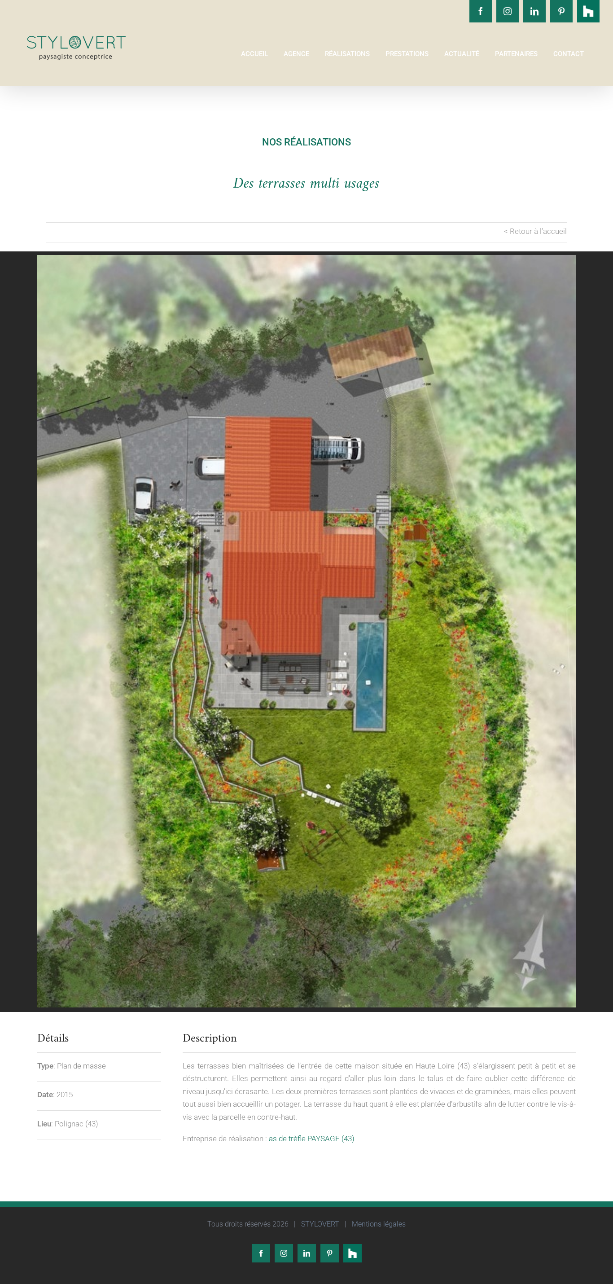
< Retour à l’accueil (535, 231)
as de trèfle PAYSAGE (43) (312, 1138)
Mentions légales (378, 1224)
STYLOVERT (319, 1224)
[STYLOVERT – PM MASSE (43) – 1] (306, 631)
